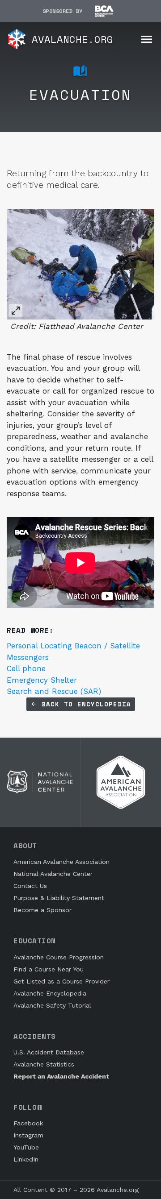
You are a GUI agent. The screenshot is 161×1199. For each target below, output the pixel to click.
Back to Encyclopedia (84, 704)
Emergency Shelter (42, 680)
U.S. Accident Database (48, 1052)
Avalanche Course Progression (58, 957)
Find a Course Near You (48, 969)
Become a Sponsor (42, 909)
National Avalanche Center (53, 873)
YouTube (26, 1147)
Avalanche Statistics (43, 1064)
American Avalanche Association (61, 861)
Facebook (28, 1123)
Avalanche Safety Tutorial (52, 1005)
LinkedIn (25, 1159)
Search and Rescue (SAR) (54, 691)
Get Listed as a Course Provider (61, 981)
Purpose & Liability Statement (58, 897)
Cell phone (26, 668)
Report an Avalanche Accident (61, 1076)
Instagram (28, 1135)
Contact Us (30, 885)
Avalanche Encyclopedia (49, 993)
